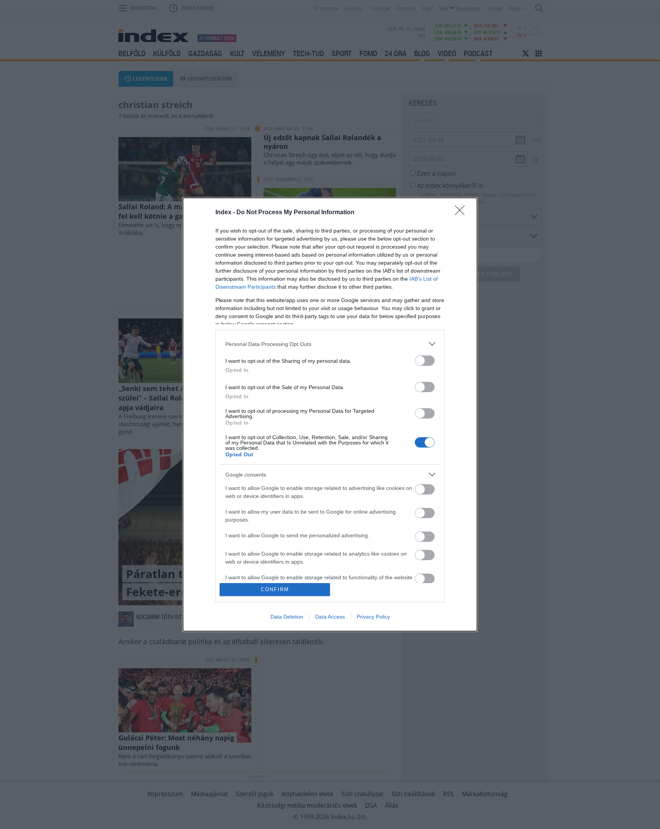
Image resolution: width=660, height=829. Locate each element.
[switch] (425, 361)
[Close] (462, 212)
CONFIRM (275, 589)
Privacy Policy (373, 617)
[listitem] (330, 344)
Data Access (330, 617)
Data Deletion (286, 617)
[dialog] (330, 414)
